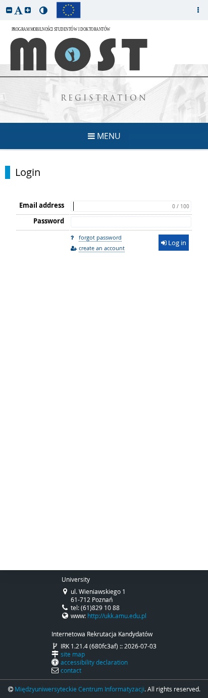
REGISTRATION (104, 99)
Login (27, 172)
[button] (9, 10)
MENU (108, 136)
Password (48, 220)
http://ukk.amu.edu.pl (116, 616)
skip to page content (2, 2)
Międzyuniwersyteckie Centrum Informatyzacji (79, 689)
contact (71, 670)
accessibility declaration (94, 662)
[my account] (198, 10)
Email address (41, 205)
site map (73, 654)
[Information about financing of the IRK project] (68, 10)
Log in (176, 242)
